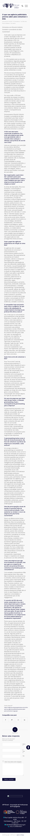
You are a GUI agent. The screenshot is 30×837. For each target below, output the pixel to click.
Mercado (25, 21)
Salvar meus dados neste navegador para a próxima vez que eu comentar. (13, 762)
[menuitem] (21, 6)
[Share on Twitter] (12, 720)
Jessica (14, 23)
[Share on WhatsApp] (18, 720)
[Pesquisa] (21, 6)
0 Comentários (16, 21)
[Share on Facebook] (5, 720)
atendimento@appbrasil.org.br (16, 825)
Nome (24, 744)
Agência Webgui (20, 835)
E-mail (24, 751)
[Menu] (25, 6)
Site (23, 755)
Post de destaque (6, 23)
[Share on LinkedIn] (24, 720)
